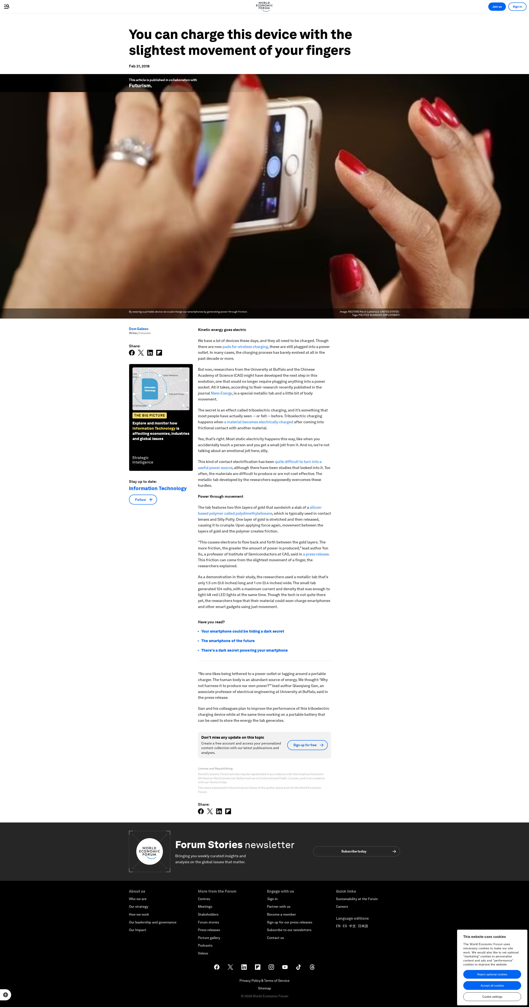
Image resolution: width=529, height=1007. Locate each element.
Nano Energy (221, 393)
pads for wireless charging (245, 346)
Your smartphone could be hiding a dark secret (242, 631)
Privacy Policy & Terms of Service (264, 981)
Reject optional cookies (492, 974)
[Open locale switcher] (5, 994)
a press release (316, 554)
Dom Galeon (138, 329)
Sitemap (264, 988)
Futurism (140, 86)
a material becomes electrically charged (258, 422)
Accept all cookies (492, 985)
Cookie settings (492, 996)
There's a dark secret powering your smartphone (244, 650)
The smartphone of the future (228, 641)
